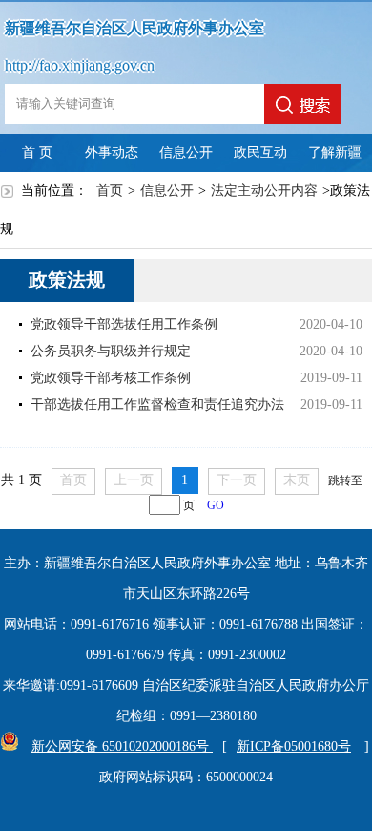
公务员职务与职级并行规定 (111, 351)
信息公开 (186, 152)
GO (215, 506)
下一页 (237, 480)
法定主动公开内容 (264, 190)
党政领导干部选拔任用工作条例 (124, 324)
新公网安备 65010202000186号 (122, 746)
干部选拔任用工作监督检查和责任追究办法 (157, 404)
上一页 (134, 480)
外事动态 (111, 152)
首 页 (37, 152)
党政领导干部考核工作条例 (111, 378)
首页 (109, 190)
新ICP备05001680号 (294, 746)
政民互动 (260, 152)
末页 (296, 480)
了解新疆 (335, 152)
